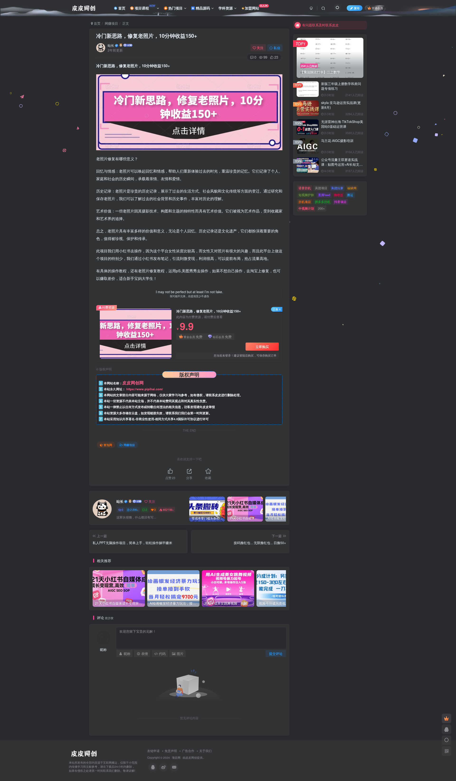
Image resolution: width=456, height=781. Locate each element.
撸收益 (338, 195)
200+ (321, 208)
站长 (111, 45)
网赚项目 (111, 23)
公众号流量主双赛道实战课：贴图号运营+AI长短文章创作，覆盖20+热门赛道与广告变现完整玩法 (342, 166)
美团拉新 (337, 188)
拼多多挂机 (322, 201)
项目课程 (144, 7)
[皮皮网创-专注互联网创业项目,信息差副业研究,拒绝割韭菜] (84, 753)
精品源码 (202, 8)
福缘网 (351, 188)
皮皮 (188, 757)
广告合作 (188, 750)
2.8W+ (134, 510)
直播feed (324, 195)
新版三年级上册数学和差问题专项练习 (341, 86)
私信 (277, 47)
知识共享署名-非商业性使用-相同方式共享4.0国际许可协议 (156, 419)
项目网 (176, 757)
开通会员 (377, 8)
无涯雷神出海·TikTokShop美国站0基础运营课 (342, 124)
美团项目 (321, 188)
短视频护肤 (306, 195)
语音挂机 (305, 188)
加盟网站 (256, 7)
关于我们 (205, 750)
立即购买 (262, 346)
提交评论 (275, 653)
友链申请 (153, 750)
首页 (121, 8)
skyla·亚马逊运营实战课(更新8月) (341, 105)
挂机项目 (305, 201)
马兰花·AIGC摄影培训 (337, 140)
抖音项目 (340, 201)
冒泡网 (108, 445)
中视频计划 (306, 208)
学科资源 (225, 8)
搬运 (350, 195)
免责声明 (171, 750)
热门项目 (175, 8)
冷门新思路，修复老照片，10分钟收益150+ (146, 35)
